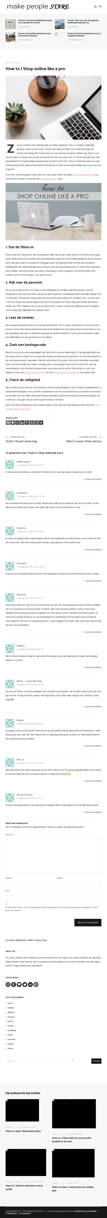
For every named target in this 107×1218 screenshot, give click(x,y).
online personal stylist (83, 174)
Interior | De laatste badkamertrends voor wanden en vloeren (35, 21)
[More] (41, 423)
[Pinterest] (27, 423)
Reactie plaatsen (88, 922)
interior (11, 1026)
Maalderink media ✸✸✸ (86, 1211)
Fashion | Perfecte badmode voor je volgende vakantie (84, 34)
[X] (17, 423)
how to (17, 63)
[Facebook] (8, 423)
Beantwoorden (93, 479)
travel (10, 1048)
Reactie (10, 835)
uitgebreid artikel (48, 178)
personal (11, 1039)
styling (11, 1044)
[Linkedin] (22, 423)
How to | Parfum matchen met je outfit (24, 1187)
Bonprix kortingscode (35, 372)
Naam (9, 878)
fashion (9, 63)
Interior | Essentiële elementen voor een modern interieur (34, 34)
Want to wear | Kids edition (83, 439)
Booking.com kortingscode (66, 372)
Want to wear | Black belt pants (23, 1131)
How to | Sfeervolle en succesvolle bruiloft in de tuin (71, 1140)
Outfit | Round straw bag (21, 439)
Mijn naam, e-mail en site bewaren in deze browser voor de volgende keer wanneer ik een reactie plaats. (51, 909)
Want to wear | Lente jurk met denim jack (73, 1189)
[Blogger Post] (32, 423)
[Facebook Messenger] (13, 423)
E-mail (60, 878)
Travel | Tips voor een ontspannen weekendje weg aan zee (83, 21)
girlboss (11, 1012)
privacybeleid (25, 1213)
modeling (12, 1030)
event (10, 1003)
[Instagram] (36, 423)
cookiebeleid (11, 1213)
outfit (10, 1035)
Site (8, 891)
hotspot (11, 1017)
